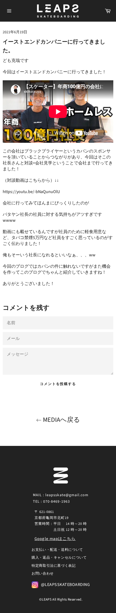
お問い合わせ (43, 573)
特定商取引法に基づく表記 (54, 565)
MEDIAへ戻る (61, 419)
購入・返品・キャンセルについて (59, 557)
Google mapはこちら (55, 539)
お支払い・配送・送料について (57, 549)
